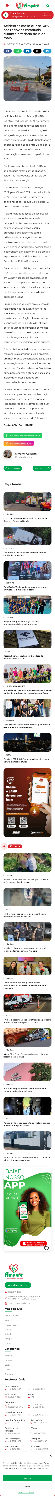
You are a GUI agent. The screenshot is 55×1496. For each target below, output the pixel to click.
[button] (50, 1455)
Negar (28, 1486)
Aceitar (27, 1478)
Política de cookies (26, 1492)
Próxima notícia (41, 468)
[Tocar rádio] (6, 15)
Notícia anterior (14, 468)
